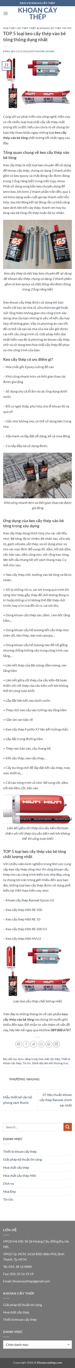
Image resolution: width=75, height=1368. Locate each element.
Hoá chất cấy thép (15, 28)
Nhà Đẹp (9, 1191)
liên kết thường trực (56, 1063)
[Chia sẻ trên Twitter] (33, 1044)
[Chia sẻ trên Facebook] (26, 1044)
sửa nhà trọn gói (49, 307)
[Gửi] (68, 1127)
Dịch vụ (8, 1183)
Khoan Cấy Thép (37, 13)
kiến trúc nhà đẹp (49, 874)
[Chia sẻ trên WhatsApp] (18, 1044)
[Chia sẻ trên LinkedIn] (56, 1044)
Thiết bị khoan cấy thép (45, 28)
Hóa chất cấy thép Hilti (19, 1175)
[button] (5, 13)
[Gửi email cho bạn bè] (41, 1044)
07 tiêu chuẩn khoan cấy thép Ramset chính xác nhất (56, 1100)
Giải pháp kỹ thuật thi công (22, 1159)
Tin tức (67, 28)
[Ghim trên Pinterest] (48, 1044)
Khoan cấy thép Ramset (23, 900)
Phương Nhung (44, 51)
